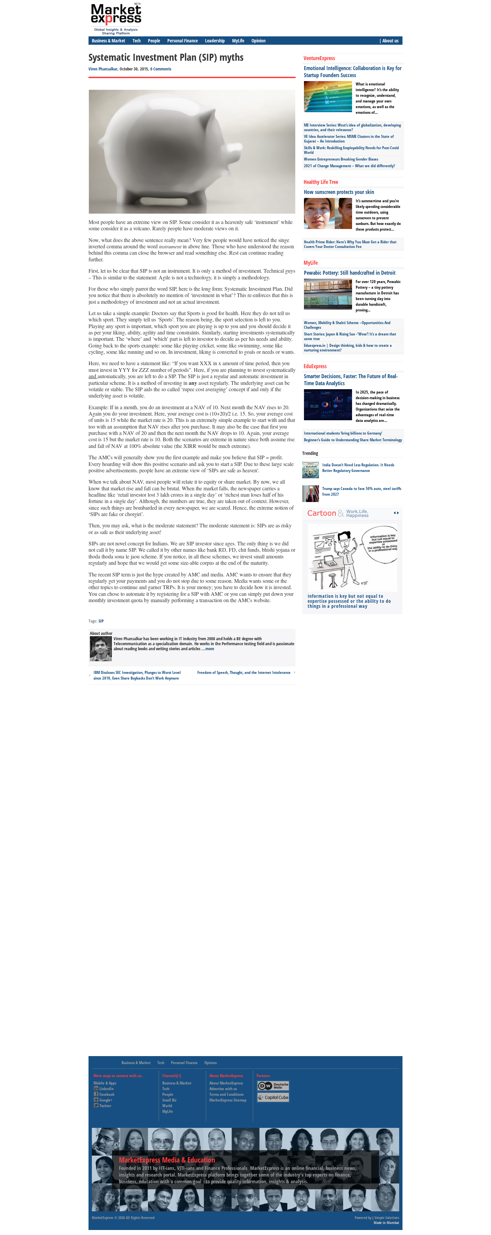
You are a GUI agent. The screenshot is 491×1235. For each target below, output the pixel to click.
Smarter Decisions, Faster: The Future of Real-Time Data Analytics (351, 380)
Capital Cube (273, 1094)
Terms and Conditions (226, 1094)
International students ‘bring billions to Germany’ (343, 433)
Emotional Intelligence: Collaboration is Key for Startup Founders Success (352, 71)
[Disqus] (192, 779)
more (209, 649)
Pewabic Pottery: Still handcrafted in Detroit (349, 272)
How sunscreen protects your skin (339, 192)
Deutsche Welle (275, 1083)
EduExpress (315, 366)
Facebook (107, 1094)
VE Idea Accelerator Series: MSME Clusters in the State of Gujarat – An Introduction (349, 139)
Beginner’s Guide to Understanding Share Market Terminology (353, 440)
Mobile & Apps (105, 1083)
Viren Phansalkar (103, 69)
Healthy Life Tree (321, 182)
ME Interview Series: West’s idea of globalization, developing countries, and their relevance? (352, 127)
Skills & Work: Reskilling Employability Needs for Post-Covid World (351, 150)
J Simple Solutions (385, 1217)
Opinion (259, 40)
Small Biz (169, 1100)
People (154, 40)
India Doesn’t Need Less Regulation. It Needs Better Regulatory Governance (358, 467)
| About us (388, 40)
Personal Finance (182, 40)
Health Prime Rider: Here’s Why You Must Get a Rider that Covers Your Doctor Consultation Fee (350, 244)
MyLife (238, 40)
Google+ (106, 1100)
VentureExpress (319, 58)
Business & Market (108, 40)
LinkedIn (107, 1088)
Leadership (215, 40)
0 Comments (160, 69)
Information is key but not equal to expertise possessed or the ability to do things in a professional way (349, 601)
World (167, 1105)
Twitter (105, 1105)
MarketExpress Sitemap (228, 1100)
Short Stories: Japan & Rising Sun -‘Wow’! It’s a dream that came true (350, 336)
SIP (101, 621)
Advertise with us (223, 1088)
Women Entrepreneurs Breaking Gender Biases (341, 159)
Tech (137, 40)
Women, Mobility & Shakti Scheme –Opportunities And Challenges (347, 325)
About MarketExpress (226, 1083)
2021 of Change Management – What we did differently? (349, 166)
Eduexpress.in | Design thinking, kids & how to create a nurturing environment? (348, 347)
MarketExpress (102, 1217)
